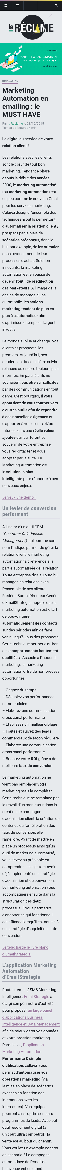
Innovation (10, 81)
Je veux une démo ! (19, 497)
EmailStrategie (36, 996)
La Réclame (31, 29)
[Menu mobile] (6, 5)
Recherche (56, 5)
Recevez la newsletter (44, 5)
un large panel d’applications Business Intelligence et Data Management (31, 1017)
